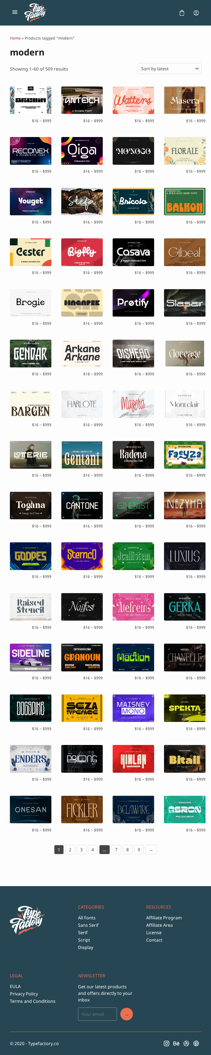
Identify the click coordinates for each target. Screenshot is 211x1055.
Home (15, 38)
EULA (15, 986)
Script (84, 940)
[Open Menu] (15, 13)
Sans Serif (88, 925)
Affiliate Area (159, 925)
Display (85, 947)
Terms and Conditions (32, 1001)
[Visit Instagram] (166, 1043)
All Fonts (87, 918)
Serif (83, 933)
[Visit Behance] (176, 1043)
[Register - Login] (196, 13)
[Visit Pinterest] (196, 1043)
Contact (154, 940)
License (154, 933)
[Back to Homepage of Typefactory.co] (98, 13)
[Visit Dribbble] (186, 1043)
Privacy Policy (24, 994)
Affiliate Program (164, 918)
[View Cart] (182, 13)
